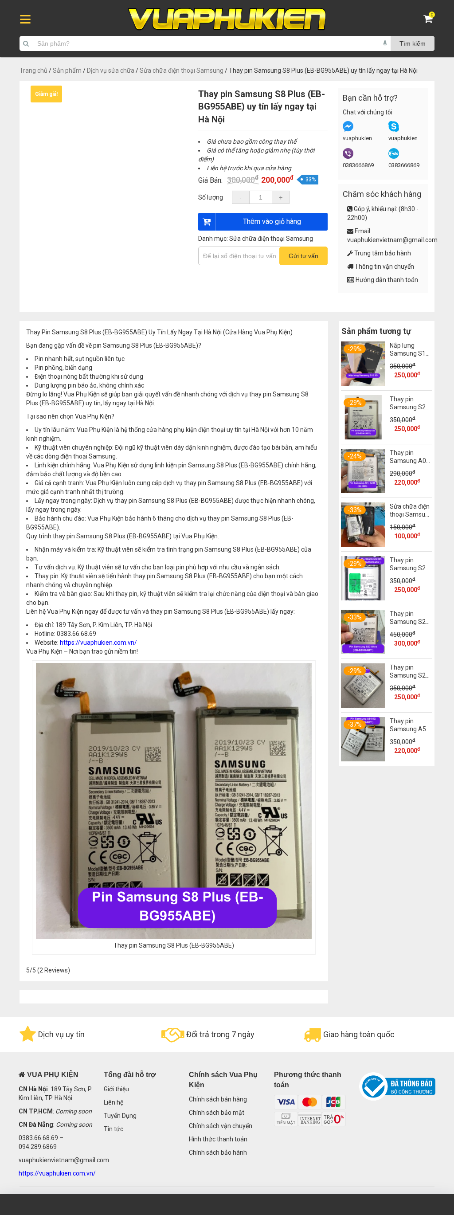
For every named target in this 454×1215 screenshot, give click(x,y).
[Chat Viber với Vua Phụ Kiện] (348, 156)
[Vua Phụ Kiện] (227, 19)
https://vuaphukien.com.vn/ (98, 642)
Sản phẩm (67, 70)
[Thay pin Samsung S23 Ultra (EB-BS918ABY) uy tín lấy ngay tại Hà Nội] (363, 651)
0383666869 (358, 165)
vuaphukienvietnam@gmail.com (392, 239)
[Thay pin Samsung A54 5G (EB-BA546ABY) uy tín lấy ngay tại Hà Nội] (363, 759)
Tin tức (113, 1129)
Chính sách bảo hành (218, 1152)
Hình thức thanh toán (218, 1139)
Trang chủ (33, 70)
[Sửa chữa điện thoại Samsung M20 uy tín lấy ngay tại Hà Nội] (363, 544)
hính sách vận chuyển (222, 1125)
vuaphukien (357, 138)
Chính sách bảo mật (216, 1112)
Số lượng (210, 197)
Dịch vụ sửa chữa (110, 70)
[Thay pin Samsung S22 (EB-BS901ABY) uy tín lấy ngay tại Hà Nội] (363, 437)
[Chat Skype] (393, 129)
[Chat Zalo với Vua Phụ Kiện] (393, 156)
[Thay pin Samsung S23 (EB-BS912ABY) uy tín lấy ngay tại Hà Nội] (363, 598)
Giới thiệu (116, 1089)
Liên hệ (113, 1102)
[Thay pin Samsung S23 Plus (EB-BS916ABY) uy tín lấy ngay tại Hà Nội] (363, 705)
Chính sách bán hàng (218, 1099)
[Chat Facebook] (348, 129)
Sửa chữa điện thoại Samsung (181, 70)
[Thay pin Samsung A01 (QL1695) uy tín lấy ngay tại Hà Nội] (363, 490)
